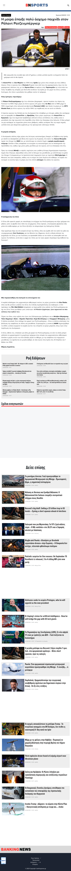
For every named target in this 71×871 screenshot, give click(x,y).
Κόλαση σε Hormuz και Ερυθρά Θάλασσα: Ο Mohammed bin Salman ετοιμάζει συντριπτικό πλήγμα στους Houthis (43, 495)
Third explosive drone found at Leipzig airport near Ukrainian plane (45, 757)
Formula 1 (67, 27)
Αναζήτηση (68, 5)
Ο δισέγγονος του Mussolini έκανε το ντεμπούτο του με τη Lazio (52, 364)
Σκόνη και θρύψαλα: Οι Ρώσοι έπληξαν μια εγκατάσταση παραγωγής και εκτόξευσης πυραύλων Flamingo (46, 774)
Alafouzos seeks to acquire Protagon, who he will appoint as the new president (45, 602)
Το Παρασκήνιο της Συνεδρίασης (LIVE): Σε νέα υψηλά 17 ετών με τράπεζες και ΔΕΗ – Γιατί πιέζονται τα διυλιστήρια (46, 635)
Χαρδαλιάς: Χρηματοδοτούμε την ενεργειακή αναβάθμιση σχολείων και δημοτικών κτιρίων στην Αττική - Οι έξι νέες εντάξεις (45, 683)
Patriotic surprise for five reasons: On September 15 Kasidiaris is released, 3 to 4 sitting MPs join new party (46, 559)
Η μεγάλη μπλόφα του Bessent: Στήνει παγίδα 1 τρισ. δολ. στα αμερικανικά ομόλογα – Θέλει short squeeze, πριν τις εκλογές (46, 651)
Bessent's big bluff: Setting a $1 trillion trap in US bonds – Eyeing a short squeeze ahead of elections (45, 510)
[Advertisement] (35, 584)
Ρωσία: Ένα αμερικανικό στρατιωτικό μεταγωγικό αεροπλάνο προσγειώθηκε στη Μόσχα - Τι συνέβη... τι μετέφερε (46, 667)
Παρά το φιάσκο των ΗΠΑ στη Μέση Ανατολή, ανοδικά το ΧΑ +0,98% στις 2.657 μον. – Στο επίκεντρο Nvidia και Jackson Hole (51, 382)
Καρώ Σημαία (6, 15)
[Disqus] (35, 434)
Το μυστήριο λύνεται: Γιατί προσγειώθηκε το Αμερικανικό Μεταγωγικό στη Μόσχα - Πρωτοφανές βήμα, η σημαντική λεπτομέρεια (45, 479)
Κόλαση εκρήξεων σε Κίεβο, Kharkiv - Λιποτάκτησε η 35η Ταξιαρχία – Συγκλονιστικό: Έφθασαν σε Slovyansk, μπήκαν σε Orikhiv (18, 392)
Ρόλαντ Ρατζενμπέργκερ (51, 27)
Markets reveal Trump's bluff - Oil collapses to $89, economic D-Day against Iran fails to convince (18, 364)
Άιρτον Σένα (60, 27)
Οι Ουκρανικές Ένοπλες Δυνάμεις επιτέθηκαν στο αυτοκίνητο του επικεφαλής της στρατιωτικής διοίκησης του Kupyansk (44, 790)
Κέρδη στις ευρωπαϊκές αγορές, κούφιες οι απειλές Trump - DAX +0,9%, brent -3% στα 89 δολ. (51, 391)
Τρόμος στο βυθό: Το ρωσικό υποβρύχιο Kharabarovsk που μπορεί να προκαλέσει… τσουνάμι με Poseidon (17, 372)
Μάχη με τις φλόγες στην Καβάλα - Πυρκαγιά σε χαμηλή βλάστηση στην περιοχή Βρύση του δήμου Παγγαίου (45, 742)
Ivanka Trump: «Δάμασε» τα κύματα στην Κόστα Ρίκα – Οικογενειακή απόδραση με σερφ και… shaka (46, 806)
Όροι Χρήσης (35, 858)
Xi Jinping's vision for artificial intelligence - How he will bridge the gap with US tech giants (46, 618)
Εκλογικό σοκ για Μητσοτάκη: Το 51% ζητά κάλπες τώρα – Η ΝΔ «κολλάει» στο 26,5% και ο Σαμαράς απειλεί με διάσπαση (45, 527)
